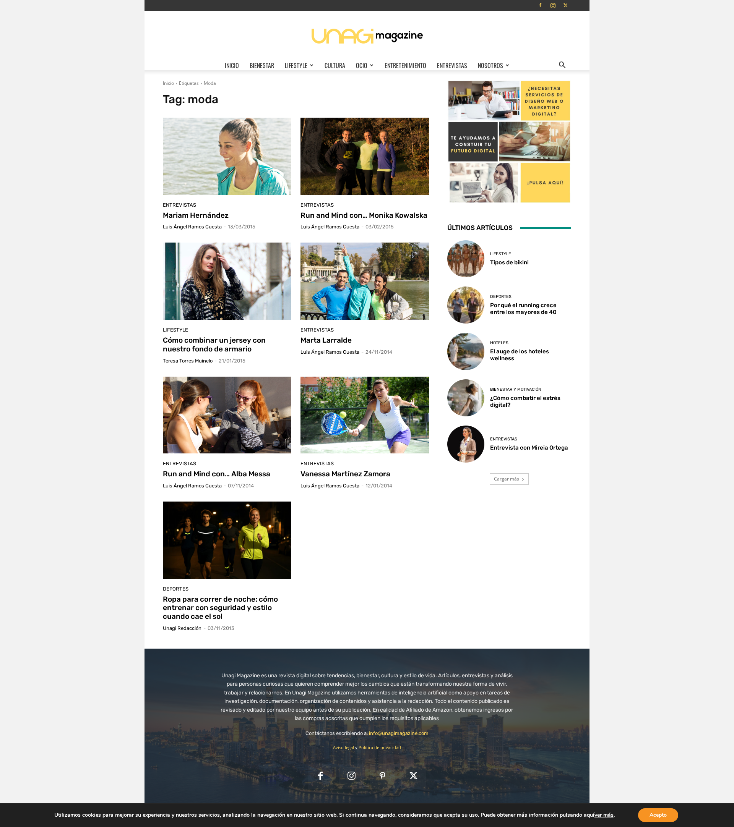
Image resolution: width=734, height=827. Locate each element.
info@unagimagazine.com (399, 733)
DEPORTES (175, 588)
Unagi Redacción (182, 628)
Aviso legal (343, 747)
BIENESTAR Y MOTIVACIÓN (515, 389)
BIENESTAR (262, 65)
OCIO (361, 65)
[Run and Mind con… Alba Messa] (227, 415)
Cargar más (506, 479)
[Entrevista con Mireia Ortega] (465, 444)
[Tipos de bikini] (465, 258)
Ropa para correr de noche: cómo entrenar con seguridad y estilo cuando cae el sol (220, 608)
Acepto (658, 815)
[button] (562, 65)
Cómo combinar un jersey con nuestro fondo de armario (214, 344)
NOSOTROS (490, 65)
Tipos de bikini (509, 262)
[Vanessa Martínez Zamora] (364, 415)
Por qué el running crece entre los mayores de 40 (523, 309)
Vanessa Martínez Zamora (345, 473)
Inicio (232, 65)
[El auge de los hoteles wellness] (465, 351)
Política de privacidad (380, 747)
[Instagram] (553, 5)
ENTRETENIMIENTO (405, 65)
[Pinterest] (382, 776)
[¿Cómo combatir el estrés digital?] (465, 397)
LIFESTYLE (296, 65)
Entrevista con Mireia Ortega (529, 447)
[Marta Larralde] (364, 281)
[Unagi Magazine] (367, 35)
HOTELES (499, 343)
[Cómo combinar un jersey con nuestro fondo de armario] (227, 281)
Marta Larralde (326, 340)
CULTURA (335, 65)
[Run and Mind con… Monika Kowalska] (364, 156)
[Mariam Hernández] (227, 156)
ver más (604, 815)
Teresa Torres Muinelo (188, 361)
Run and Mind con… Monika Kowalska (363, 215)
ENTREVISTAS (452, 65)
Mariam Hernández (196, 215)
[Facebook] (540, 5)
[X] (565, 5)
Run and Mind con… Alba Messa (216, 473)
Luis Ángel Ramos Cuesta (192, 227)
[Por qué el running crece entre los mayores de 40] (465, 305)
